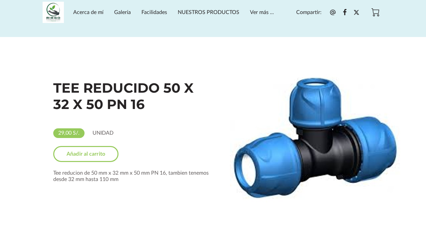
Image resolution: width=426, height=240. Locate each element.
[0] (375, 12)
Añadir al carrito (86, 154)
